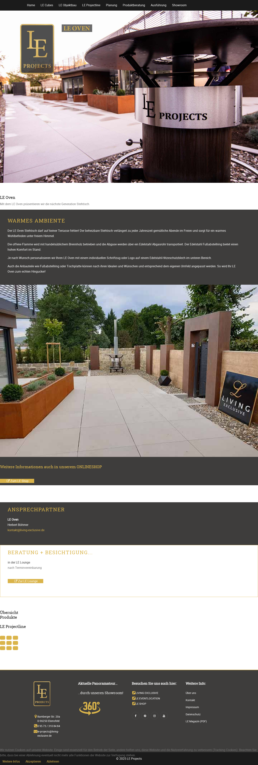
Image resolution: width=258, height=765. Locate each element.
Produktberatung (134, 5)
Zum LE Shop (19, 481)
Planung (111, 5)
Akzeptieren (33, 761)
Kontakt (190, 700)
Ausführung (158, 5)
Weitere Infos (11, 761)
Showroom (179, 5)
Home (31, 5)
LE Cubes (47, 5)
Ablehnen (53, 761)
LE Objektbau (67, 5)
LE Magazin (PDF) (196, 721)
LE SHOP (141, 703)
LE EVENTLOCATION (148, 698)
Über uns (191, 693)
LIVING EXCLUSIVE (147, 693)
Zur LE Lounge (27, 581)
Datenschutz (193, 714)
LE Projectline (91, 5)
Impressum (192, 707)
